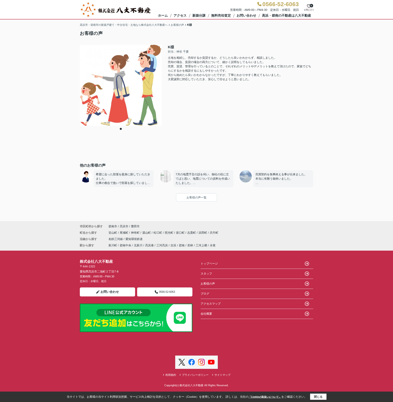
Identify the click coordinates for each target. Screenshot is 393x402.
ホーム (163, 15)
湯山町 (147, 232)
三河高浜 (162, 245)
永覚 (213, 245)
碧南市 (112, 226)
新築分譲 (199, 15)
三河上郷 (201, 245)
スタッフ (206, 273)
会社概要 (206, 313)
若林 (190, 245)
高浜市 (124, 226)
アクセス (180, 15)
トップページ (209, 263)
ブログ (205, 293)
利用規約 (170, 374)
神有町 (135, 232)
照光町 (169, 232)
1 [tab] (121, 129)
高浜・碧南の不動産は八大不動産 (286, 15)
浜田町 (203, 232)
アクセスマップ (211, 303)
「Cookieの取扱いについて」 (264, 396)
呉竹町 (214, 232)
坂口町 (180, 232)
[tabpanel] (121, 85)
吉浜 (173, 245)
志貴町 (192, 232)
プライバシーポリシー (195, 374)
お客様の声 (208, 283)
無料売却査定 (221, 15)
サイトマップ (222, 374)
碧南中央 (125, 245)
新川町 (112, 245)
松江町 (158, 232)
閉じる (318, 396)
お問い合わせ (246, 15)
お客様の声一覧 (196, 197)
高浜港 (149, 245)
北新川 (138, 245)
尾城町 (124, 232)
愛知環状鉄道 (134, 239)
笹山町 (113, 232)
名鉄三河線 (116, 239)
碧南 (182, 245)
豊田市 (135, 226)
